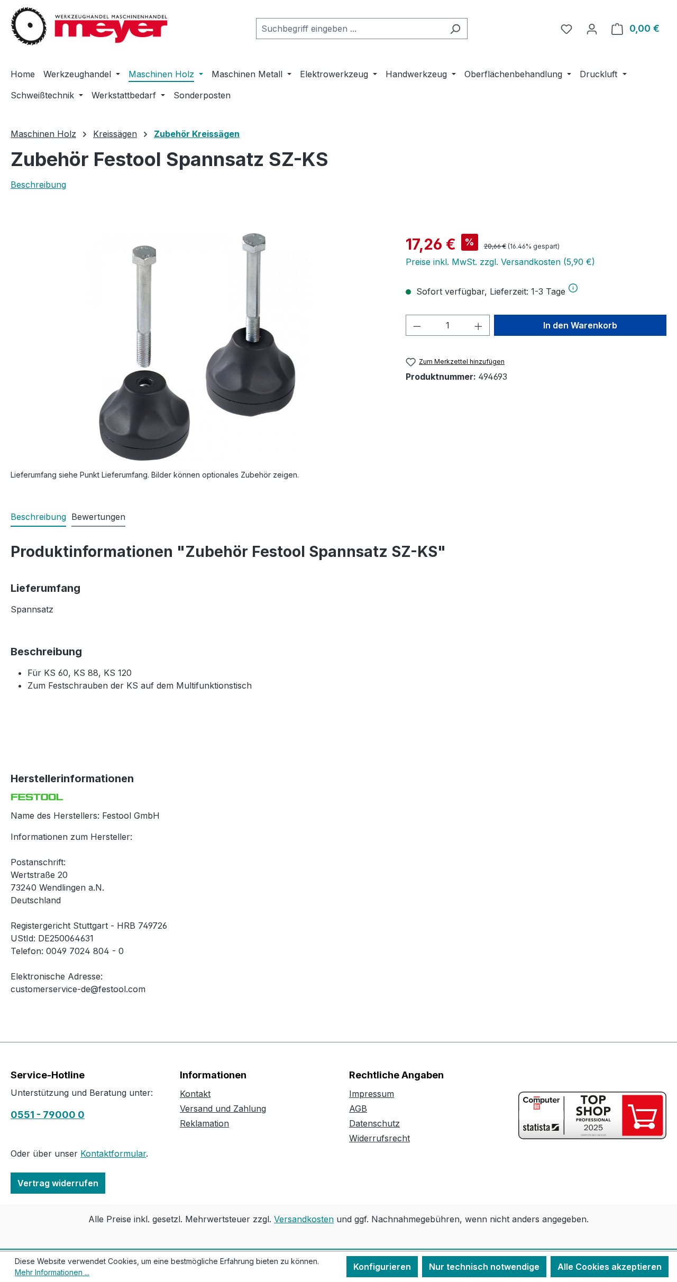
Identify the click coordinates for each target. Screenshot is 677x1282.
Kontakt (195, 1093)
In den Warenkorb (580, 325)
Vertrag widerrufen (57, 1183)
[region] (197, 347)
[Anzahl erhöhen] (479, 325)
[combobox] (349, 28)
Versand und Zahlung (223, 1108)
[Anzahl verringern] (417, 325)
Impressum (371, 1093)
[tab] (38, 517)
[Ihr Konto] (592, 28)
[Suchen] (455, 28)
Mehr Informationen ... (52, 1272)
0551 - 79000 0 (48, 1114)
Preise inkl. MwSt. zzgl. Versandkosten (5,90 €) (500, 262)
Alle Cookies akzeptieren (609, 1266)
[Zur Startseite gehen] (90, 26)
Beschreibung (38, 184)
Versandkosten (304, 1219)
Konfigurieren (382, 1266)
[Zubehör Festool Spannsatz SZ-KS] (197, 347)
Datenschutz (374, 1123)
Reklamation (204, 1123)
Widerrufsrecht (379, 1138)
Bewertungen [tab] (98, 516)
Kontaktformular (113, 1153)
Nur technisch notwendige (484, 1266)
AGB (358, 1108)
